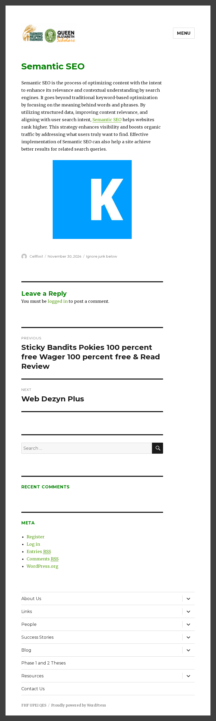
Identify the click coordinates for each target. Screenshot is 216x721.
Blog (26, 650)
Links (26, 611)
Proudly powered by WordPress (78, 705)
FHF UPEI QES (33, 705)
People (29, 624)
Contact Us (33, 688)
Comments (42, 558)
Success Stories (37, 637)
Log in (33, 544)
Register (36, 536)
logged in (58, 301)
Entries (39, 551)
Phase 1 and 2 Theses (43, 663)
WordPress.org (42, 566)
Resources (32, 675)
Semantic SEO (106, 119)
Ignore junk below (101, 256)
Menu (184, 33)
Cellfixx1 (36, 256)
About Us (31, 598)
